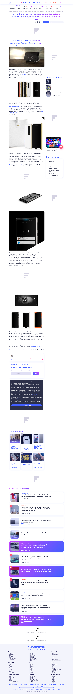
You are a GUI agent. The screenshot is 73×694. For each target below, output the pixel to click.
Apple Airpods (54, 664)
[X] (28, 649)
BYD (10, 665)
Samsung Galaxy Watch (13, 681)
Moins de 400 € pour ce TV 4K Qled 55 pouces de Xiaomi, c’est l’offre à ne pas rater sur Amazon (35, 558)
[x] (11, 359)
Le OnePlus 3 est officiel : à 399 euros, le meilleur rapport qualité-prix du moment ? (38, 447)
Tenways (53, 681)
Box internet (51, 173)
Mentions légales (17, 689)
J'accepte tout (27, 405)
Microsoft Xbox (33, 656)
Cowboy (53, 676)
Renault (10, 670)
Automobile (11, 662)
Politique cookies (17, 402)
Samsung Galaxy (12, 658)
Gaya (53, 678)
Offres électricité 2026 (53, 175)
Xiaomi (10, 660)
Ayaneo (31, 654)
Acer (53, 653)
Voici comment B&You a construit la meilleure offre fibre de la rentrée (14, 447)
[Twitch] (40, 649)
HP (52, 658)
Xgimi (31, 671)
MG (9, 668)
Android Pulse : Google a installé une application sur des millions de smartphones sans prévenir (57, 94)
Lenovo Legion (33, 655)
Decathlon (54, 677)
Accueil (10, 11)
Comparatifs (24, 493)
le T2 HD (24, 74)
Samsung (32, 668)
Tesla (10, 671)
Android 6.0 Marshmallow (16, 164)
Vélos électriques (55, 674)
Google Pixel (11, 654)
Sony (31, 669)
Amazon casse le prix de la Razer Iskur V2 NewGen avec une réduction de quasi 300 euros (34, 582)
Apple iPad (32, 676)
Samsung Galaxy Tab (34, 680)
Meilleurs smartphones (53, 164)
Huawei (10, 655)
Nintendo (32, 657)
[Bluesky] (44, 649)
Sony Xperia (11, 659)
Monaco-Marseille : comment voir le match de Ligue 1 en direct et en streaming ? (35, 595)
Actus (38, 2)
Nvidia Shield (33, 658)
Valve (31, 660)
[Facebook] (33, 649)
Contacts (31, 689)
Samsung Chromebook (56, 660)
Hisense (31, 664)
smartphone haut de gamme (30, 75)
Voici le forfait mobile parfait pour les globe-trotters (35, 533)
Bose (53, 665)
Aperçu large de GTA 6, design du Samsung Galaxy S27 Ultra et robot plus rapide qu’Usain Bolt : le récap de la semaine (35, 607)
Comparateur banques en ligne (26, 686)
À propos (25, 689)
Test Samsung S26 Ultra (48, 686)
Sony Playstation (33, 659)
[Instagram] (31, 649)
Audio (52, 662)
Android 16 (62, 684)
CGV (59, 689)
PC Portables (54, 651)
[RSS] (35, 649)
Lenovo (53, 656)
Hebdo (24, 370)
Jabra (53, 666)
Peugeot (10, 669)
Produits (15, 11)
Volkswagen (11, 672)
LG (30, 665)
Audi (10, 664)
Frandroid (33, 346)
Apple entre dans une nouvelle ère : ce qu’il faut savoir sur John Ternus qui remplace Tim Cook (57, 88)
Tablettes (31, 674)
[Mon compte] (18, 2)
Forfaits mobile (52, 166)
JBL (52, 667)
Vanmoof (53, 682)
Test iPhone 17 (44, 684)
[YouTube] (38, 649)
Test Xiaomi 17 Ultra (53, 684)
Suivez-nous (46, 22)
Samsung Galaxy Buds (56, 669)
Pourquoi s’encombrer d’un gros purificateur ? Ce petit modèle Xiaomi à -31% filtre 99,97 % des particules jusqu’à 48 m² (36, 508)
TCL (31, 670)
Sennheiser (54, 670)
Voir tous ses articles (36, 359)
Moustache (54, 679)
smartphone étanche (14, 106)
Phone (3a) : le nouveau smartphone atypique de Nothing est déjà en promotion (27, 447)
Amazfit (10, 676)
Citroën (10, 666)
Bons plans (53, 2)
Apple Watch (11, 677)
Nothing (53, 668)
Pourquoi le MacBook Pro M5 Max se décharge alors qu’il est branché (36, 521)
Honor (53, 657)
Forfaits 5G (51, 163)
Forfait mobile (61, 2)
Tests (42, 2)
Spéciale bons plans (34, 370)
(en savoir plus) (35, 394)
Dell (52, 655)
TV (30, 662)
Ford (10, 667)
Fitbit (10, 678)
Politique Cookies (39, 689)
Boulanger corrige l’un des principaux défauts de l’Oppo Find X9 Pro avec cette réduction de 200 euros (57, 82)
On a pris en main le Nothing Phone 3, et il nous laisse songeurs (15, 465)
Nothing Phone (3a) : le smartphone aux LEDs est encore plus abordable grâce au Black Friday (27, 466)
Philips (31, 667)
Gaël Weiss (17, 355)
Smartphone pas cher (53, 168)
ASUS (31, 653)
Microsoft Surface (55, 659)
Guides (47, 2)
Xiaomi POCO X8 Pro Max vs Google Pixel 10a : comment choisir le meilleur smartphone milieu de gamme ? (36, 496)
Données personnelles (50, 689)
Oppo (10, 657)
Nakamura (54, 680)
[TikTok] (42, 649)
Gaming (31, 651)
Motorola (11, 656)
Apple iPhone (11, 653)
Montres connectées (13, 674)
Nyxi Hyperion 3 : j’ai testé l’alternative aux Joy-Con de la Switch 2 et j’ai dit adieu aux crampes (36, 570)
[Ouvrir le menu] (10, 2)
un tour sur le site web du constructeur (30, 341)
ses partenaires (20, 398)
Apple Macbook (55, 654)
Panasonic (32, 666)
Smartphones (21, 11)
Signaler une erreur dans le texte (16, 349)
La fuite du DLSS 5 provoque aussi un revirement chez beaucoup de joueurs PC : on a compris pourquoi (36, 619)
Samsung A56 (51, 161)
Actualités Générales (26, 604)
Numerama (40, 346)
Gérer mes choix (26, 407)
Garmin (10, 679)
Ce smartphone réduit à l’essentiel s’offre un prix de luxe (38, 465)
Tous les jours (15, 370)
